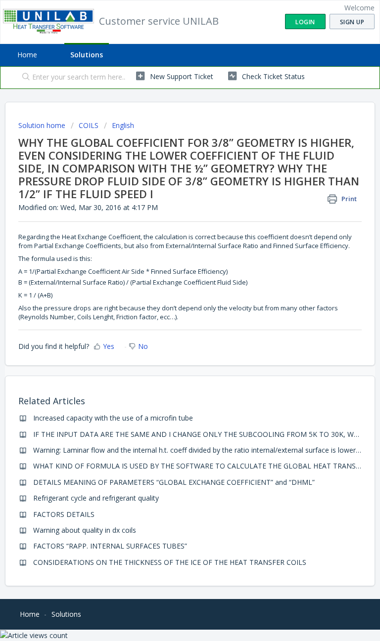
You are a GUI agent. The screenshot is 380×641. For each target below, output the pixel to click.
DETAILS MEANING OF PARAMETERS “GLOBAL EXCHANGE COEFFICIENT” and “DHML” (174, 482)
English (123, 125)
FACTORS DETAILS (64, 514)
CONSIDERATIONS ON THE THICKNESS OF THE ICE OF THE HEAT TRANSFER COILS (169, 562)
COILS (88, 125)
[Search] (23, 77)
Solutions (86, 54)
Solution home (42, 125)
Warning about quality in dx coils (84, 530)
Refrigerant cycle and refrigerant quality (96, 498)
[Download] (172, 316)
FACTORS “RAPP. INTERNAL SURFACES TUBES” (110, 546)
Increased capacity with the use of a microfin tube (113, 418)
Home (27, 54)
